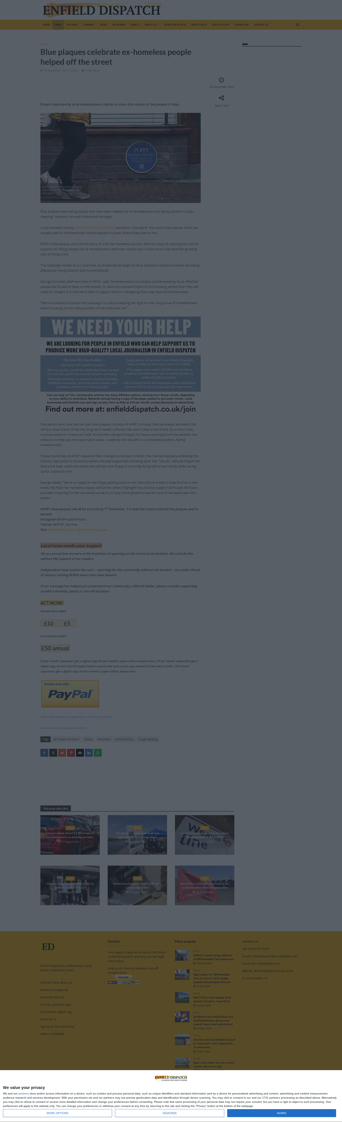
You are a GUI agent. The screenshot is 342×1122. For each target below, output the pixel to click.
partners (23, 1093)
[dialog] (171, 1096)
